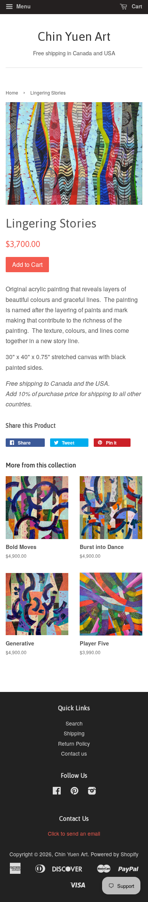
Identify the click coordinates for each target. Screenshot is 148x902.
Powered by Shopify (115, 854)
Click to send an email (74, 833)
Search (74, 723)
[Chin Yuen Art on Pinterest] (74, 792)
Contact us (74, 753)
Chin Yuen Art (74, 36)
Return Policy (74, 743)
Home (12, 92)
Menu (23, 6)
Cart (136, 6)
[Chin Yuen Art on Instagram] (92, 792)
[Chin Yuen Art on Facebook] (56, 792)
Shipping (74, 733)
